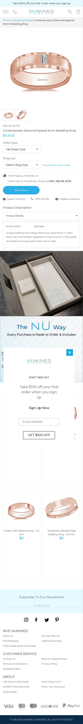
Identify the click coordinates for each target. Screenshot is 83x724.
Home (7, 20)
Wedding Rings (22, 20)
